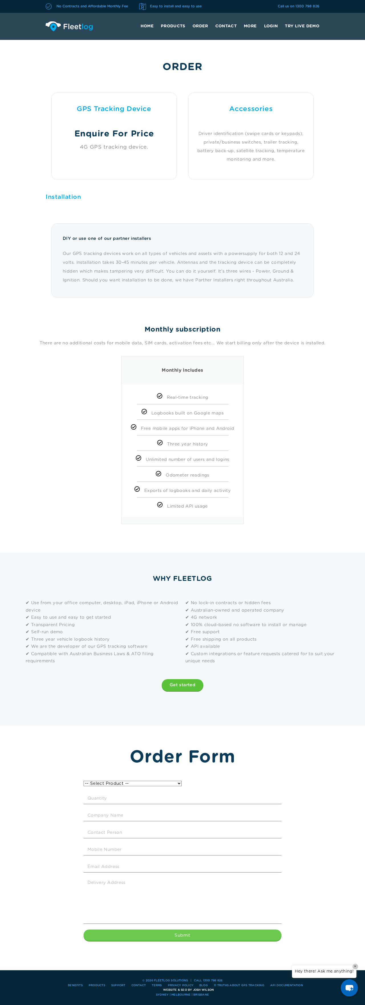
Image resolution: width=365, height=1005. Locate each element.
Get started (182, 685)
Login (271, 26)
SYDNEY (162, 994)
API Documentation (286, 985)
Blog (203, 985)
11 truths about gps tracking (239, 985)
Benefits (75, 985)
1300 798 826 (307, 6)
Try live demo (302, 26)
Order (200, 26)
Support (118, 985)
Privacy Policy (180, 985)
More (250, 26)
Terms (157, 985)
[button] (349, 987)
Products (173, 26)
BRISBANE (201, 994)
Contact (226, 26)
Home (147, 26)
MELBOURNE (180, 994)
